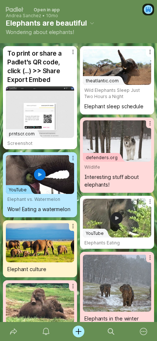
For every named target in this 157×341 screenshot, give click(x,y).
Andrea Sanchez (23, 15)
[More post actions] (68, 55)
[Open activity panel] (46, 331)
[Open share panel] (13, 331)
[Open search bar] (111, 331)
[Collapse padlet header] (92, 23)
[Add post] (78, 331)
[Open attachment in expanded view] (40, 242)
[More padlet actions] (144, 331)
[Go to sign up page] (148, 9)
